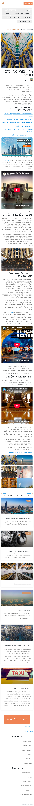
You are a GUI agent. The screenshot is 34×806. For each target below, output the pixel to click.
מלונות (8, 14)
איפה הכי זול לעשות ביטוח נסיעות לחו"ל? (18, 518)
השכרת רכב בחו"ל (26, 14)
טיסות (17, 14)
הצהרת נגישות (28, 726)
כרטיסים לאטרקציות (10, 10)
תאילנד (29, 777)
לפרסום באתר (29, 731)
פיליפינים (29, 790)
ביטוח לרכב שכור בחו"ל (24, 21)
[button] (20, 3)
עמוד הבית (30, 29)
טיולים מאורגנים (27, 746)
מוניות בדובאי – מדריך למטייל (24, 126)
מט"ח (9, 17)
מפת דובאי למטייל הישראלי (22, 584)
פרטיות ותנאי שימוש (25, 794)
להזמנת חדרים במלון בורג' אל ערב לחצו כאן (20, 453)
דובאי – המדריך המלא (24, 610)
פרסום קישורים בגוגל (27, 804)
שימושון (29, 10)
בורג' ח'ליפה (28, 763)
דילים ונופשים (27, 741)
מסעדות (10, 312)
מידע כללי (29, 759)
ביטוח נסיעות (17, 17)
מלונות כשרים (27, 781)
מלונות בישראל (27, 773)
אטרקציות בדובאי (26, 750)
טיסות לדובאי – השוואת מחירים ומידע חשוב (20, 119)
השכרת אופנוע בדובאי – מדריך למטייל (21, 135)
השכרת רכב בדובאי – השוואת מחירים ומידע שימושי (17, 122)
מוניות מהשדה (27, 17)
